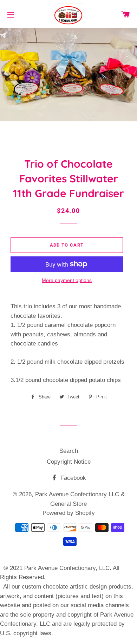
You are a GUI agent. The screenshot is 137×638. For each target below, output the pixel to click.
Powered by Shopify (69, 513)
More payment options (67, 280)
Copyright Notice (69, 461)
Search (68, 451)
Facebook (72, 478)
